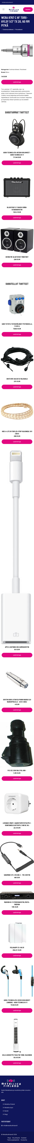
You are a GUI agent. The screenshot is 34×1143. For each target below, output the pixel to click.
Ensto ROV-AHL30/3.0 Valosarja (17, 379)
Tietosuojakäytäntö (13, 1140)
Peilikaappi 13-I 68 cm (17, 947)
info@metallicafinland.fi (7, 2)
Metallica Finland (9, 1104)
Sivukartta (24, 1140)
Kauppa (28, 9)
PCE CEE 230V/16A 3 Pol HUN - (17, 770)
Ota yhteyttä (16, 1138)
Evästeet (23, 1138)
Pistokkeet (19, 29)
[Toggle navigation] (3, 9)
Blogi (6, 1114)
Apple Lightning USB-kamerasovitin (17, 647)
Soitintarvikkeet (8, 29)
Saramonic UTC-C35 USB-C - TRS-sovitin (17, 875)
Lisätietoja (17, 82)
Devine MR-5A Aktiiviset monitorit (17, 257)
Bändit (6, 1111)
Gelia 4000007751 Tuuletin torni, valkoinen (17, 1055)
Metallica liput (8, 1107)
